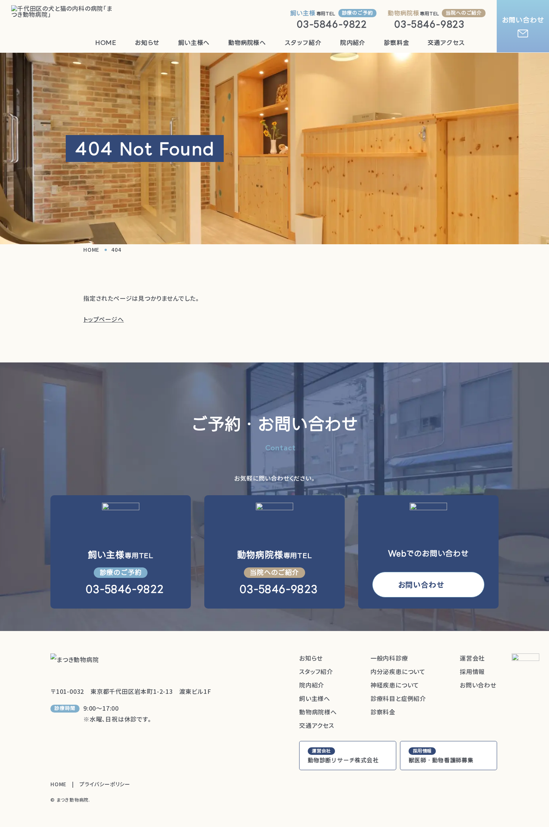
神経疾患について (394, 684)
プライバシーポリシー (105, 784)
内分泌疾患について (397, 671)
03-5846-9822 (332, 24)
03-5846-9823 (429, 24)
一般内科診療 (389, 657)
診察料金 (396, 42)
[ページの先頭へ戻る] (525, 667)
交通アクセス (446, 42)
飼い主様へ (194, 42)
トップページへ (103, 319)
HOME (105, 42)
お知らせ (147, 42)
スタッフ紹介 (303, 42)
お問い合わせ (523, 20)
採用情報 (472, 671)
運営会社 (472, 657)
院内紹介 (352, 42)
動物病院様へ (247, 42)
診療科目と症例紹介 (398, 698)
